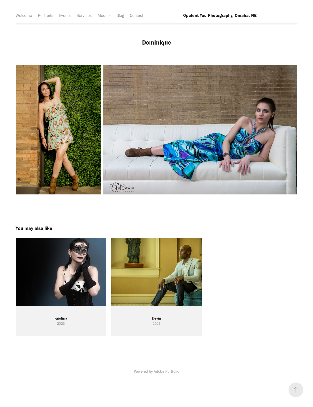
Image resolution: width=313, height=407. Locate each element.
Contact (136, 15)
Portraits (45, 15)
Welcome (24, 15)
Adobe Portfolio (166, 371)
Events (65, 15)
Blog (120, 15)
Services (84, 15)
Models (104, 15)
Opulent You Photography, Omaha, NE (220, 15)
